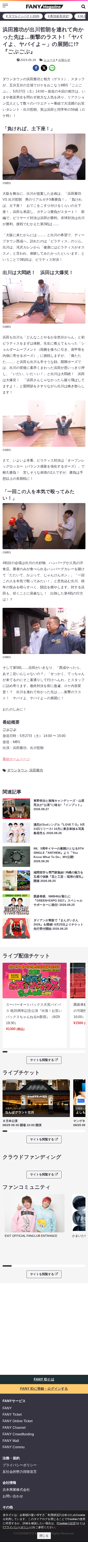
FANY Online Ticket (17, 1421)
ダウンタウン (17, 770)
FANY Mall (11, 1441)
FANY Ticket (12, 1414)
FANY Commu (14, 1447)
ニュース (50, 60)
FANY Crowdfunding (18, 1434)
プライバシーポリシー (20, 1465)
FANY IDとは (44, 1379)
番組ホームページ (16, 759)
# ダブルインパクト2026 (22, 16)
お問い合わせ (13, 1496)
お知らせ (64, 60)
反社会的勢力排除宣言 (20, 1471)
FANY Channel (14, 1427)
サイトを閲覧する (42, 1060)
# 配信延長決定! (58, 16)
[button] (83, 6)
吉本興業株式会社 (16, 1489)
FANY (7, 1408)
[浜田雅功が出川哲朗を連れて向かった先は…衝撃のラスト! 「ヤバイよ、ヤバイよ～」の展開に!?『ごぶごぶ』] (36, 68)
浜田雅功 (36, 770)
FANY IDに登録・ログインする (44, 1388)
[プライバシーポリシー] (18, 1527)
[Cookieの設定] (67, 1523)
